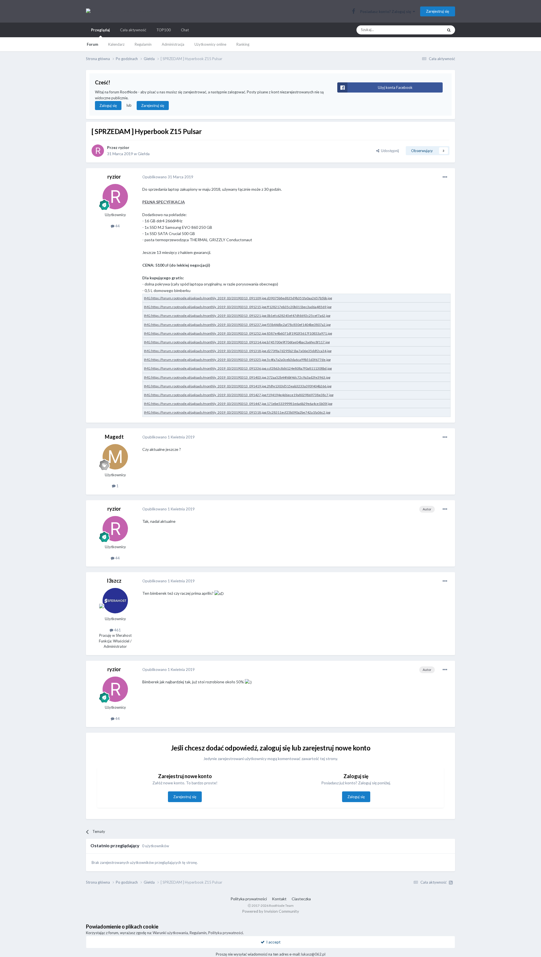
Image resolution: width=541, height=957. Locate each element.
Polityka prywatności (248, 898)
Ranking (242, 44)
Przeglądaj (100, 30)
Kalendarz (116, 44)
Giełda (144, 153)
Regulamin (143, 44)
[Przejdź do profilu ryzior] (98, 150)
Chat (185, 30)
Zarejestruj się (437, 11)
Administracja (173, 44)
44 (117, 226)
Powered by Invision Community (270, 911)
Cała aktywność (133, 30)
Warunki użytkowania (170, 932)
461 (117, 630)
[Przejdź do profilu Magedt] (115, 456)
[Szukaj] (449, 29)
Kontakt (279, 898)
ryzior (123, 147)
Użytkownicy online (210, 44)
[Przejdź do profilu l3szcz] (115, 600)
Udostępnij (389, 150)
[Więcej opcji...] (445, 177)
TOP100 (163, 30)
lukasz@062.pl (313, 954)
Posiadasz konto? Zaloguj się (386, 11)
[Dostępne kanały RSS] (451, 882)
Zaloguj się (108, 105)
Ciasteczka (301, 898)
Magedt (114, 437)
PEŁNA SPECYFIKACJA (163, 201)
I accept (273, 942)
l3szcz (114, 581)
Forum (92, 44)
